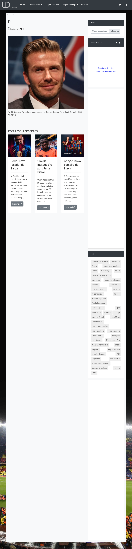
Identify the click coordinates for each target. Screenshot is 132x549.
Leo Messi (116, 317)
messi (117, 345)
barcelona (116, 262)
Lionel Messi (97, 336)
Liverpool (116, 336)
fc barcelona (97, 294)
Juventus (107, 313)
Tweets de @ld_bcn (106, 68)
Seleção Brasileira (99, 368)
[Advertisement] (46, 249)
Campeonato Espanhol (101, 275)
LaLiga (117, 313)
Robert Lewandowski (100, 363)
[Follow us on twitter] (120, 4)
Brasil (94, 271)
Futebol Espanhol (99, 299)
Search (116, 31)
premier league (98, 354)
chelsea (95, 285)
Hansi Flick (96, 313)
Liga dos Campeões (100, 326)
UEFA (94, 373)
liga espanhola (98, 331)
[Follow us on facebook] (126, 4)
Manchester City (113, 340)
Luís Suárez (96, 340)
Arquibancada (51, 5)
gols (118, 308)
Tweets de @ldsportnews (106, 71)
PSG (118, 354)
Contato (84, 5)
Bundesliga (105, 271)
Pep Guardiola (114, 350)
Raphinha (96, 359)
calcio (117, 271)
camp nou (96, 280)
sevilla (117, 368)
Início (22, 5)
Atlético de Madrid (100, 262)
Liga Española (114, 331)
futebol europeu (98, 303)
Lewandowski (97, 322)
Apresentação (34, 5)
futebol (117, 294)
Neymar (95, 350)
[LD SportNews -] (9, 5)
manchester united (100, 345)
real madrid (115, 359)
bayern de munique (112, 266)
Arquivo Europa (69, 5)
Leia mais (16, 204)
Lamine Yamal (98, 317)
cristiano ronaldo (99, 289)
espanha (116, 289)
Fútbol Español (98, 308)
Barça (94, 266)
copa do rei (115, 285)
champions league (112, 280)
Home (9, 15)
